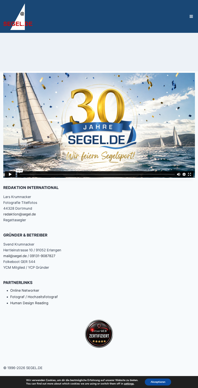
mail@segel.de (15, 256)
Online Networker (24, 290)
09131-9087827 (42, 256)
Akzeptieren (158, 382)
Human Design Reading (29, 303)
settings (129, 383)
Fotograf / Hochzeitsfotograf (34, 297)
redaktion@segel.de (19, 214)
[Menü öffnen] (191, 16)
